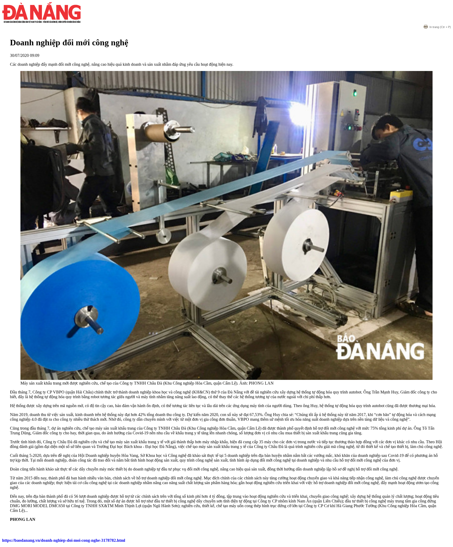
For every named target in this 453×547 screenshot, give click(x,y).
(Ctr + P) (440, 27)
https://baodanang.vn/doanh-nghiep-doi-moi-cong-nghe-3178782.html (63, 540)
